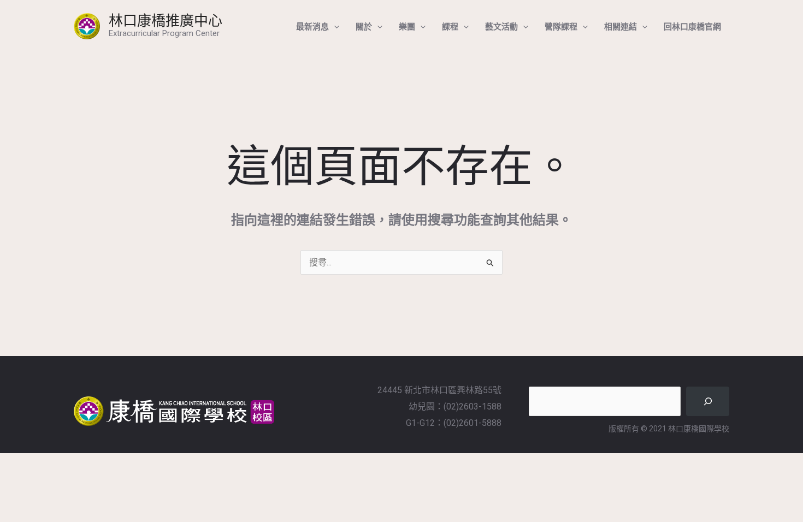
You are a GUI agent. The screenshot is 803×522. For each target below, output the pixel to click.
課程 (450, 26)
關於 (364, 26)
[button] (334, 26)
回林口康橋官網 (692, 26)
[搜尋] (707, 401)
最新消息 (312, 26)
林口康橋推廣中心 (165, 20)
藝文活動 (501, 26)
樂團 (407, 26)
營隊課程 (561, 26)
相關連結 (620, 26)
